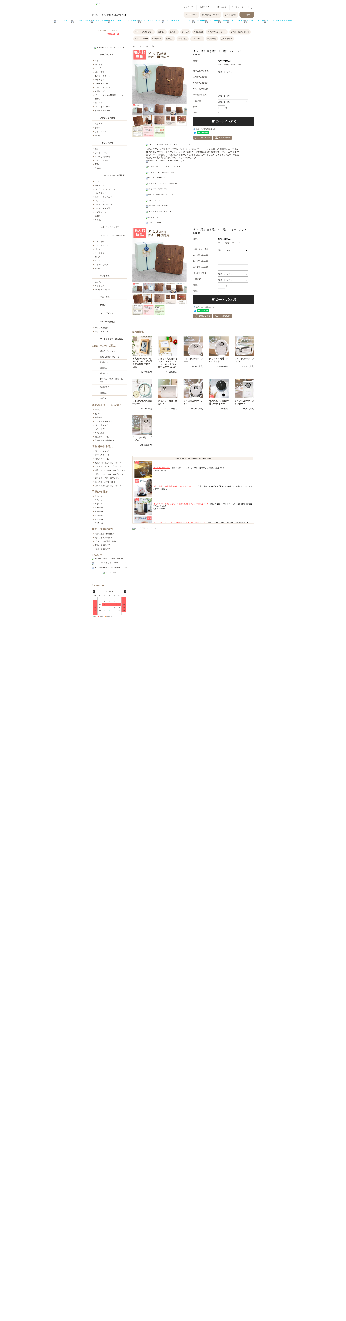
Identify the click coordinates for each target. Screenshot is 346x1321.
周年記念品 (198, 32)
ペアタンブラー (141, 39)
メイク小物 (99, 241)
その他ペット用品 (102, 289)
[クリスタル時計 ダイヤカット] (219, 346)
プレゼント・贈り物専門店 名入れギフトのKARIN (110, 15)
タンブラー (99, 68)
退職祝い (173, 32)
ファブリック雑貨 (107, 118)
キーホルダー (100, 253)
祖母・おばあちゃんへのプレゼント (110, 474)
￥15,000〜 (100, 523)
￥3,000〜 (99, 504)
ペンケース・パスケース (105, 189)
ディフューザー (101, 160)
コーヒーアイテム (102, 83)
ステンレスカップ (102, 87)
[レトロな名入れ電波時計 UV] (142, 388)
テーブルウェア (106, 54)
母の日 (98, 410)
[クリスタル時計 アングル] (244, 346)
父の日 (98, 414)
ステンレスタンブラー (144, 32)
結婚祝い (104, 362)
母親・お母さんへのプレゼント (108, 466)
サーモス (185, 32)
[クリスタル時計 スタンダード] (244, 388)
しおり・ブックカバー (104, 197)
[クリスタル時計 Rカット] (167, 388)
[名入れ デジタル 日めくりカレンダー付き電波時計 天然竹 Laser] (142, 346)
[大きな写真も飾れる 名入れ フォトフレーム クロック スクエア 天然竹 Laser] (167, 346)
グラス (98, 61)
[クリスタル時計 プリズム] (142, 425)
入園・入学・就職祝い (104, 440)
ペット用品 (104, 276)
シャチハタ (157, 39)
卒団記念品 (182, 39)
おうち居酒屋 (226, 39)
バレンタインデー (102, 425)
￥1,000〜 (99, 496)
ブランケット (197, 39)
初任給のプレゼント (103, 437)
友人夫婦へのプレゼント (105, 482)
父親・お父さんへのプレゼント (108, 463)
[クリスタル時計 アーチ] (193, 346)
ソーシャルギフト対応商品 (111, 339)
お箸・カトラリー (102, 110)
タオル (98, 128)
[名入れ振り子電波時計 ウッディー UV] (219, 388)
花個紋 (103, 305)
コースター (99, 103)
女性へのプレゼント (103, 455)
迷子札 (98, 282)
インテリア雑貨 (143, 46)
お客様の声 (204, 7)
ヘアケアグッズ (101, 245)
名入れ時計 (212, 39)
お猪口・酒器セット (103, 76)
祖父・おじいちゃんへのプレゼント (110, 470)
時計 (153, 46)
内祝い (103, 398)
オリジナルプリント (103, 332)
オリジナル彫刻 (101, 328)
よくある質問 (230, 15)
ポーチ (98, 249)
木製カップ (99, 91)
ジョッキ (98, 64)
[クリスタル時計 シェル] (193, 388)
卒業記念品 (99, 433)
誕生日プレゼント (107, 351)
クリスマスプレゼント (216, 32)
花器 (97, 164)
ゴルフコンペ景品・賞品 (105, 541)
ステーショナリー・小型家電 (112, 175)
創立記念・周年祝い (103, 537)
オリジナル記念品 (107, 322)
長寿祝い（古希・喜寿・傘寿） (111, 380)
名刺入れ (98, 216)
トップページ (191, 15)
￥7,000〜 (99, 515)
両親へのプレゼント (103, 459)
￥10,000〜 (100, 519)
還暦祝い (161, 32)
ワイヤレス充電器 (102, 208)
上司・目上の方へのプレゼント (108, 486)
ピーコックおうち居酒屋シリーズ (109, 95)
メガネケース (100, 212)
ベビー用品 (104, 297)
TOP (133, 46)
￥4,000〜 (99, 508)
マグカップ (99, 80)
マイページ (188, 7)
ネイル (98, 261)
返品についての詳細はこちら (205, 129)
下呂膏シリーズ (101, 265)
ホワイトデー (100, 429)
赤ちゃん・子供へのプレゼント (108, 478)
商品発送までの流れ (210, 15)
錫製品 (98, 99)
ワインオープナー (102, 107)
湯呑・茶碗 (99, 72)
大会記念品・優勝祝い (104, 534)
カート (249, 15)
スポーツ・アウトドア (109, 227)
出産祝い (104, 393)
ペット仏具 (99, 286)
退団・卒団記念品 (102, 549)
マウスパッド (100, 201)
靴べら (98, 257)
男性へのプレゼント (103, 451)
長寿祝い (170, 39)
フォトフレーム (101, 153)
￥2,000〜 (99, 500)
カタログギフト (106, 313)
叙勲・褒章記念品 (102, 545)
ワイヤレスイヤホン (103, 204)
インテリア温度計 (102, 157)
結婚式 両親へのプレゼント (111, 357)
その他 (98, 135)
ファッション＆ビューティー (112, 235)
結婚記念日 (104, 387)
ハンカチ (98, 124)
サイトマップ (237, 7)
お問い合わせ (221, 7)
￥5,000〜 (99, 512)
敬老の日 (98, 417)
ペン (97, 181)
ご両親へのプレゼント (240, 32)
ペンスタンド (100, 193)
